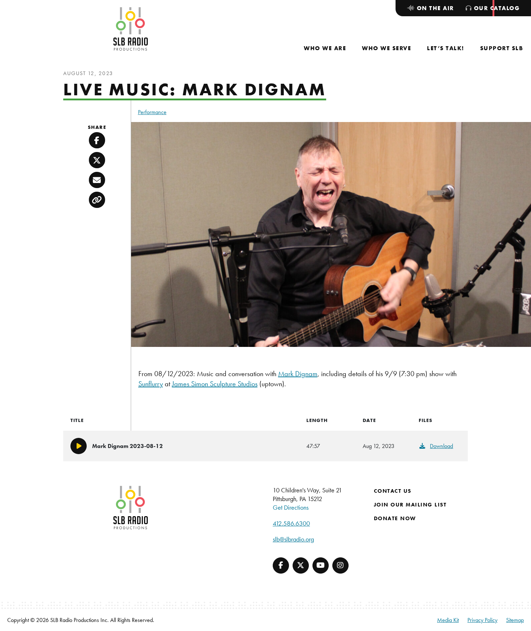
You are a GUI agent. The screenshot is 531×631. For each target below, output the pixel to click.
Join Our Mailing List (410, 504)
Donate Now (395, 518)
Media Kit (448, 620)
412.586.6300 (291, 523)
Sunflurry (150, 383)
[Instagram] (340, 565)
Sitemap (515, 620)
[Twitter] (301, 565)
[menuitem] (325, 48)
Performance (152, 112)
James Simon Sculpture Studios (215, 383)
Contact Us (392, 491)
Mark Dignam (298, 373)
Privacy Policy (482, 620)
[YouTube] (320, 565)
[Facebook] (281, 565)
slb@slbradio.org (293, 539)
